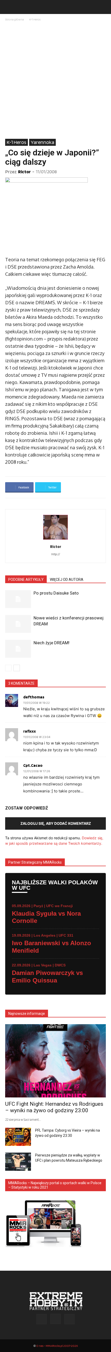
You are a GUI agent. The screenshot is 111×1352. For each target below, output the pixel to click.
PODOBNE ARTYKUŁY (26, 579)
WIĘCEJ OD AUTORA (66, 579)
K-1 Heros (35, 19)
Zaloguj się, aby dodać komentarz (55, 823)
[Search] (104, 7)
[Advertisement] (55, 80)
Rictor (24, 171)
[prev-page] (8, 668)
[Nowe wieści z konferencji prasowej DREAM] (18, 624)
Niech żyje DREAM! (51, 642)
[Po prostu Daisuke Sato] (18, 599)
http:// (55, 554)
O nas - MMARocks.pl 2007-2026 (57, 1346)
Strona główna (14, 19)
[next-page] (16, 668)
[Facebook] (41, 1319)
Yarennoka (42, 142)
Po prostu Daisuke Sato (56, 593)
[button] (9, 7)
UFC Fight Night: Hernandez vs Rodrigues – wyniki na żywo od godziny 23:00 (54, 1107)
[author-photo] (55, 539)
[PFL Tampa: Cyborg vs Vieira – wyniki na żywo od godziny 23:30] (18, 1137)
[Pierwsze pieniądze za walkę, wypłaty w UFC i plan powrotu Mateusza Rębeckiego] (18, 1162)
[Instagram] (55, 1319)
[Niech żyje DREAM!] (18, 649)
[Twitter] (69, 1319)
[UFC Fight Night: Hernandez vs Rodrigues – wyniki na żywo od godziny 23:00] (55, 1060)
